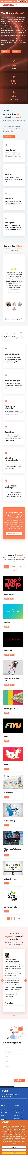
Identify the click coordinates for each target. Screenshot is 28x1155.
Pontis (7, 622)
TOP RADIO (9, 594)
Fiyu (6, 736)
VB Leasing (9, 821)
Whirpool (8, 792)
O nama (5, 51)
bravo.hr (18, 292)
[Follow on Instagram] (23, 1)
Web (14, 570)
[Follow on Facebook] (18, 1)
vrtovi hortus (10, 879)
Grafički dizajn (18, 1115)
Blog (2, 1115)
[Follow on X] (20, 1)
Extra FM (8, 650)
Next (19, 918)
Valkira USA (4, 1112)
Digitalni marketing (19, 1110)
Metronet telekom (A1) (12, 850)
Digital (21, 566)
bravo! (7, 764)
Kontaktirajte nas (8, 136)
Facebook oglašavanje (20, 1112)
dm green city (10, 907)
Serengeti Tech (11, 708)
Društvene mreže (18, 1118)
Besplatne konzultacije (13, 533)
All (6, 566)
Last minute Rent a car (13, 679)
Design (13, 566)
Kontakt (15, 51)
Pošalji (18, 1080)
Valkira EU (4, 1110)
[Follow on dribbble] (26, 1)
